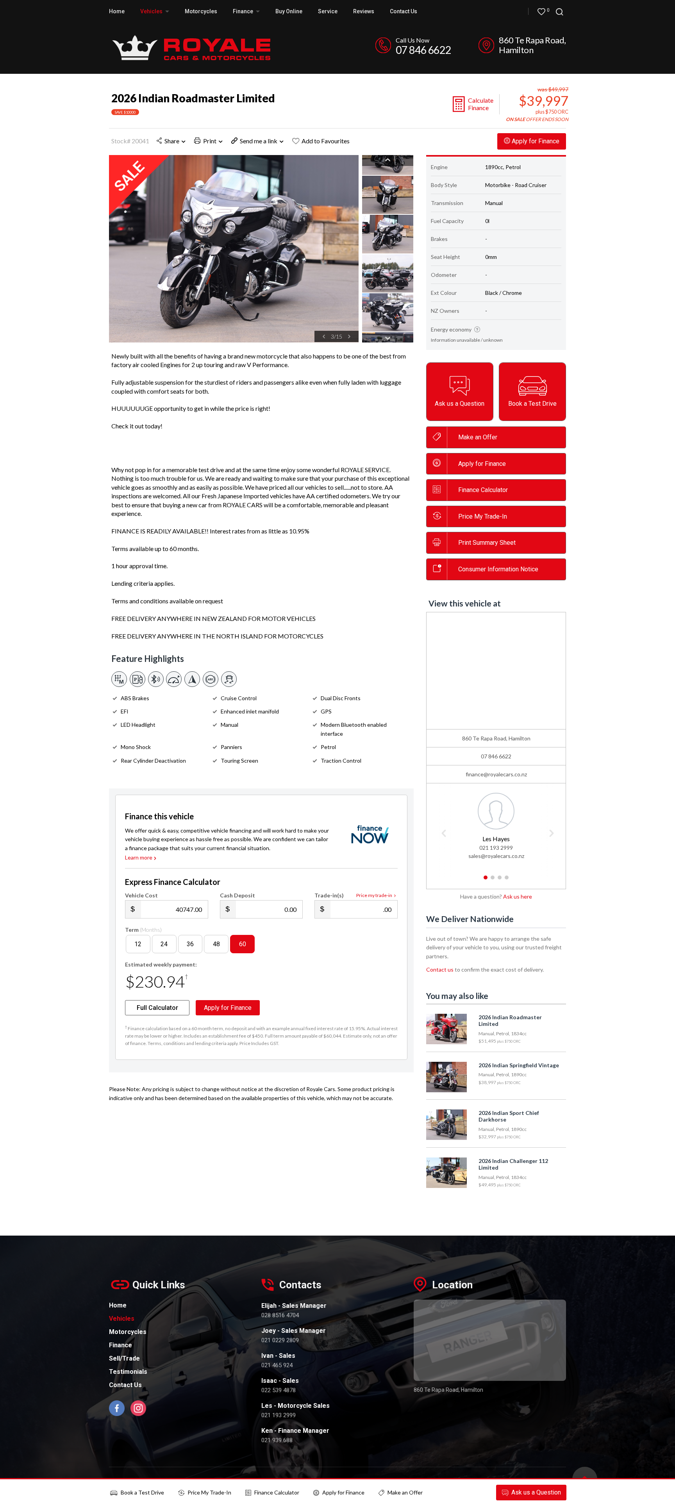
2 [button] (493, 880)
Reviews (363, 11)
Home (117, 11)
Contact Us (403, 11)
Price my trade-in (374, 895)
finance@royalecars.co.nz (496, 774)
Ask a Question (536, 1492)
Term (143, 929)
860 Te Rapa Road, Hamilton (532, 45)
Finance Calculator (483, 490)
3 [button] (500, 880)
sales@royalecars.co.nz (496, 855)
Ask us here (517, 896)
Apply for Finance (343, 1492)
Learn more (138, 857)
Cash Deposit (237, 895)
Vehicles (152, 11)
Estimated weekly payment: (161, 964)
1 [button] (486, 880)
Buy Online (288, 11)
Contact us (440, 969)
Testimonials (128, 1371)
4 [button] (507, 880)
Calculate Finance (480, 103)
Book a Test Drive (142, 1492)
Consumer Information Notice (498, 569)
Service (328, 11)
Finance (120, 1345)
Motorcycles (201, 11)
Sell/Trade (124, 1358)
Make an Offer (477, 437)
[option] (234, 248)
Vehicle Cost (141, 895)
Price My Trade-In (209, 1492)
